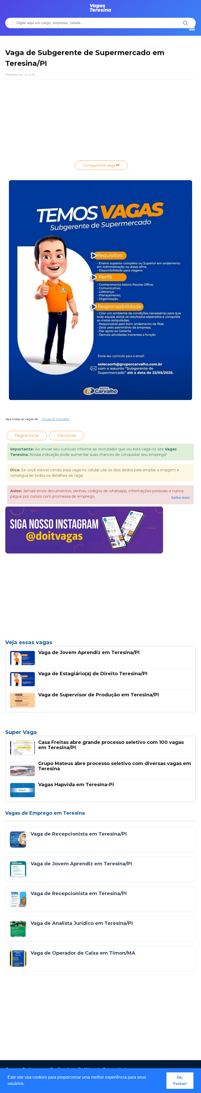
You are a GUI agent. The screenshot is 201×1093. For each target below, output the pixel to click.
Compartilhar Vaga (99, 165)
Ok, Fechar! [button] (180, 1080)
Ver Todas (100, 734)
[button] (26, 1084)
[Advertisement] (100, 121)
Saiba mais (180, 498)
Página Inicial (27, 435)
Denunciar (66, 435)
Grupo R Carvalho (56, 419)
